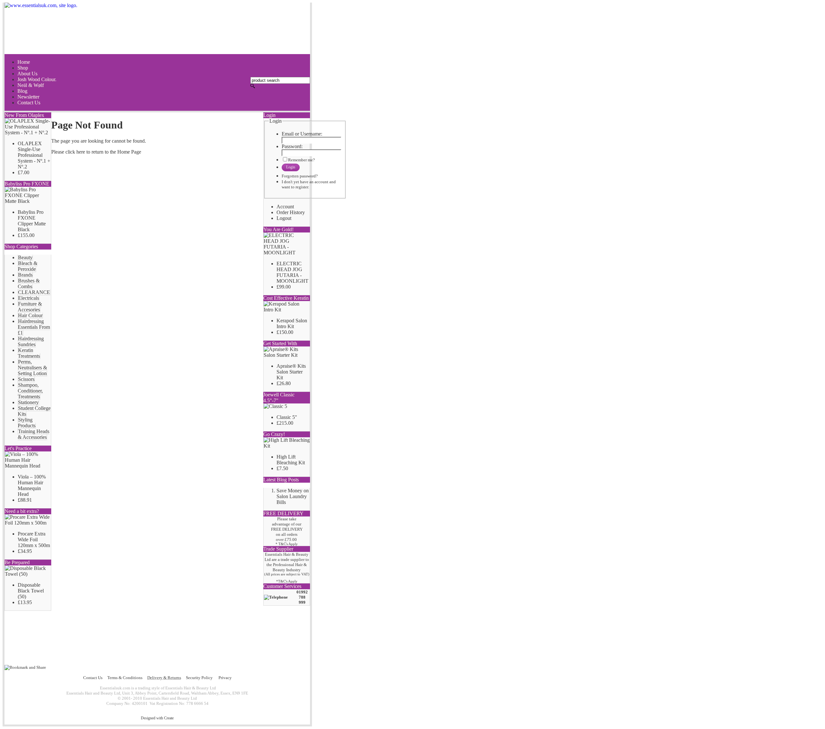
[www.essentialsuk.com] (157, 28)
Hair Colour (30, 315)
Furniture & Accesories (30, 306)
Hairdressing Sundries (31, 341)
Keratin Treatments (29, 353)
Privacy (225, 677)
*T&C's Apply (286, 581)
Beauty (25, 257)
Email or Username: (302, 134)
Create (169, 718)
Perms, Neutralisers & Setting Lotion (32, 367)
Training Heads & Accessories (33, 434)
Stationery (28, 402)
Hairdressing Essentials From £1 (34, 327)
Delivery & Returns (164, 677)
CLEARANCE (34, 292)
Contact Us (92, 677)
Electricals (28, 298)
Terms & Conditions (124, 677)
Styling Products (26, 422)
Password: (292, 146)
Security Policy (199, 677)
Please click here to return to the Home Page (96, 152)
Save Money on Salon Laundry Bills (293, 496)
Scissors (26, 379)
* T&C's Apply (287, 544)
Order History (291, 212)
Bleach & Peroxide (27, 266)
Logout (284, 218)
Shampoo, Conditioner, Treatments (30, 390)
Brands (25, 275)
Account (285, 206)
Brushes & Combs (29, 283)
